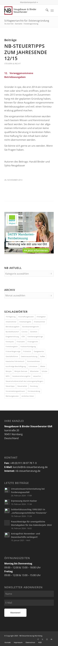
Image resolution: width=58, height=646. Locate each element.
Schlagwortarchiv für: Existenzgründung (26, 20)
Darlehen (33, 331)
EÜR (23, 336)
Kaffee (42, 356)
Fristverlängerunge (13, 351)
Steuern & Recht (12, 63)
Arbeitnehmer (11, 322)
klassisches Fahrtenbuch (15, 361)
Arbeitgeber (41, 317)
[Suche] (45, 10)
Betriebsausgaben (12, 326)
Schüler (44, 371)
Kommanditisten (33, 361)
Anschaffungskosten (26, 317)
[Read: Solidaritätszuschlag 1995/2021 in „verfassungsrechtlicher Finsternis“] (7, 510)
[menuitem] (45, 10)
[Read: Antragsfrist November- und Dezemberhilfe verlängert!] (7, 535)
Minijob (9, 371)
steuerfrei (37, 376)
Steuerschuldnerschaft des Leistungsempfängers (24, 381)
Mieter (42, 366)
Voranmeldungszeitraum (15, 391)
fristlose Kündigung (28, 346)
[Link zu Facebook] (38, 639)
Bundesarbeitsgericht (30, 326)
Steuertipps (10, 386)
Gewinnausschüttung (29, 356)
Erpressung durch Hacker (24, 500)
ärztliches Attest (28, 396)
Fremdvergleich (12, 346)
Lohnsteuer (33, 366)
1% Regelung (10, 317)
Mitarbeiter (34, 371)
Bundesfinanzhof (12, 331)
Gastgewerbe (39, 351)
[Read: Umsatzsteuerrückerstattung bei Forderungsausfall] (7, 490)
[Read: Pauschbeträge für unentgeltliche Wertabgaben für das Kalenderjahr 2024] (7, 522)
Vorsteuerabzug (34, 391)
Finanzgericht (33, 341)
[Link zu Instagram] (47, 639)
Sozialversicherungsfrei (21, 376)
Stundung (34, 386)
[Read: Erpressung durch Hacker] (7, 502)
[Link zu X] (42, 639)
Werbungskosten (12, 396)
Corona (24, 331)
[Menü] (52, 10)
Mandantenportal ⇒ (29, 2)
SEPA (8, 376)
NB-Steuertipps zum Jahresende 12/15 (25, 52)
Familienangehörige (35, 336)
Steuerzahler (22, 386)
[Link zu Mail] (51, 639)
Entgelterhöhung (12, 336)
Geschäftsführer (12, 356)
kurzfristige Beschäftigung (16, 366)
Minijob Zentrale (20, 371)
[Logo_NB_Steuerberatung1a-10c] (24, 10)
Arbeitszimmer (39, 322)
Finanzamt (21, 341)
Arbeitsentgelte (25, 322)
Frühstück (27, 351)
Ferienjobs (10, 341)
